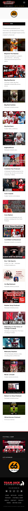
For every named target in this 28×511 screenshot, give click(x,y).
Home (7, 495)
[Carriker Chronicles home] (9, 2)
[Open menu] (24, 2)
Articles (13, 495)
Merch (7, 500)
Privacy (20, 500)
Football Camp (18, 497)
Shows (20, 495)
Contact (13, 500)
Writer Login (17, 502)
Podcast (8, 497)
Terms (9, 502)
